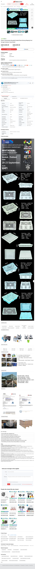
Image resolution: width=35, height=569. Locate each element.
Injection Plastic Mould (24, 6)
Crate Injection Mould (15, 558)
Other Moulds (9, 549)
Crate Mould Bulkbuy (22, 560)
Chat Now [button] (26, 49)
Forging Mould (4, 549)
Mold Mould (21, 556)
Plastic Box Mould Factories (28, 556)
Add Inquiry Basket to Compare (18, 34)
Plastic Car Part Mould (21, 538)
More (2, 562)
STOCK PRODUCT (20, 536)
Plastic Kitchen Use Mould (4, 538)
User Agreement (23, 565)
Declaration (27, 565)
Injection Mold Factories (14, 556)
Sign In (2, 92)
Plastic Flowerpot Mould (4, 540)
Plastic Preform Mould (21, 540)
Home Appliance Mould (12, 538)
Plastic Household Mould (29, 538)
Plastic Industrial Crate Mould (13, 560)
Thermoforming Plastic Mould (6, 551)
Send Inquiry (9, 49)
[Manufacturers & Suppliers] (17, 1)
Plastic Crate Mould (28, 540)
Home (1, 6)
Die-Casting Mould (16, 549)
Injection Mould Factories (5, 556)
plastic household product (29, 536)
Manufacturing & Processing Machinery (8, 6)
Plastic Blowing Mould (12, 540)
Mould (15, 6)
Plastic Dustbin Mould (4, 536)
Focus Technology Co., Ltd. (11, 565)
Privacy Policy (31, 565)
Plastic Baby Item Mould (12, 536)
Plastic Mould (18, 6)
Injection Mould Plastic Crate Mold (25, 558)
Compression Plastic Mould (16, 551)
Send (8, 484)
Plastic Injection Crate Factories (6, 558)
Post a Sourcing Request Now (27, 484)
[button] (31, 98)
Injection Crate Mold (4, 560)
